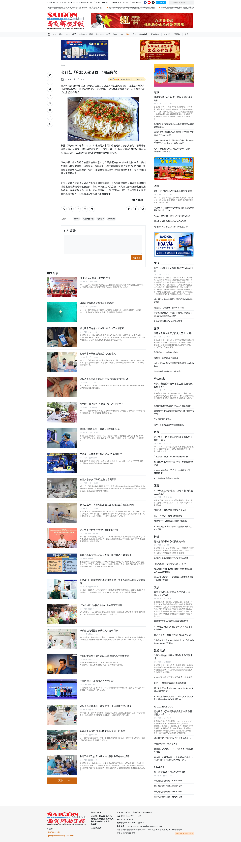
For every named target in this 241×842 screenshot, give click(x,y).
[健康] (50, 124)
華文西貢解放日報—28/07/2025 (168, 791)
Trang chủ (49, 34)
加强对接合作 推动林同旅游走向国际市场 (173, 657)
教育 (108, 34)
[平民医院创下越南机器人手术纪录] (62, 689)
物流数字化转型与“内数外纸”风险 (169, 307)
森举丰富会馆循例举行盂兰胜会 (168, 425)
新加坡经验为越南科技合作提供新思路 (171, 558)
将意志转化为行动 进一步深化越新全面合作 (173, 98)
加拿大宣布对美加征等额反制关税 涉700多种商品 (174, 364)
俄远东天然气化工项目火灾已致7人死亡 (173, 333)
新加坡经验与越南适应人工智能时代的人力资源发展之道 (174, 125)
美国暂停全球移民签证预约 (166, 352)
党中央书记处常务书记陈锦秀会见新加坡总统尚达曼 (70, 7)
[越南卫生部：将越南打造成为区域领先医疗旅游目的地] (62, 513)
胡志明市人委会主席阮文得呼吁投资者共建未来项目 (174, 300)
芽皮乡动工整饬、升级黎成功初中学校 (171, 456)
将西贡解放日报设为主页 (184, 833)
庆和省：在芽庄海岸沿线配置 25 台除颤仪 (101, 454)
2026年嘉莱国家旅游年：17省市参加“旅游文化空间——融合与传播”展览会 (173, 697)
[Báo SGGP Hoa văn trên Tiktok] (153, 2)
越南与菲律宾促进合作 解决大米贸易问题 (173, 269)
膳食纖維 (111, 219)
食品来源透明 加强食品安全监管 (168, 321)
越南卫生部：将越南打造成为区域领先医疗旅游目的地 (107, 504)
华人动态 (100, 34)
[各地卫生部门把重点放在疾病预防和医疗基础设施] (62, 765)
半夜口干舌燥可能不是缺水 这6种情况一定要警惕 (104, 655)
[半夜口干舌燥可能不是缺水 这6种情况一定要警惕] (62, 664)
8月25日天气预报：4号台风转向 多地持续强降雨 (173, 750)
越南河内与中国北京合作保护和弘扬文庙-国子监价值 (173, 593)
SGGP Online (73, 2)
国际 (91, 34)
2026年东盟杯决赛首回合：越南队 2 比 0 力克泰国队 (173, 527)
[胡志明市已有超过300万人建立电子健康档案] (62, 337)
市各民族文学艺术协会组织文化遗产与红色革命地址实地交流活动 (174, 641)
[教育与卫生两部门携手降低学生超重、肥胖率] (62, 740)
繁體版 (177, 34)
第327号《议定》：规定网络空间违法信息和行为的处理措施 (173, 578)
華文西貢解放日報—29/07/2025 (168, 786)
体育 (115, 34)
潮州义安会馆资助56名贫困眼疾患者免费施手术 (173, 385)
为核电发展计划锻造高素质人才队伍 (170, 563)
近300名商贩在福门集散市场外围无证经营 (101, 605)
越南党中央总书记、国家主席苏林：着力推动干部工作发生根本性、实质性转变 (174, 141)
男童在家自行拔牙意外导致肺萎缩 (97, 303)
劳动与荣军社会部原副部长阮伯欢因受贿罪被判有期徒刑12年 (174, 209)
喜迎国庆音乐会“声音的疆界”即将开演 (171, 621)
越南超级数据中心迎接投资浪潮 (169, 541)
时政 (55, 34)
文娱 (135, 34)
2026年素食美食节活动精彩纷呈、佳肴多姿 (173, 677)
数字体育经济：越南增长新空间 (168, 515)
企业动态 (83, 34)
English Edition (86, 2)
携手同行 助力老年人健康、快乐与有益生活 (101, 404)
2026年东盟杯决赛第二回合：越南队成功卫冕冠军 (173, 492)
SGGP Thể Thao (102, 2)
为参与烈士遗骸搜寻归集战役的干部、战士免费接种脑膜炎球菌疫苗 (112, 581)
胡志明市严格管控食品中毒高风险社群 (99, 529)
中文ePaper (136, 2)
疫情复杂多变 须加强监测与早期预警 (98, 479)
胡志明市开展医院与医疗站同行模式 (98, 353)
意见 (187, 34)
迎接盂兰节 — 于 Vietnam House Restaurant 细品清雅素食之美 (173, 689)
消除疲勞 (100, 219)
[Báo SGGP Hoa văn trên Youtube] (149, 2)
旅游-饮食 (154, 34)
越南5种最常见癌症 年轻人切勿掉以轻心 (100, 429)
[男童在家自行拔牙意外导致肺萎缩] (62, 312)
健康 (128, 34)
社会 (61, 34)
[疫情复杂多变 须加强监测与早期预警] (62, 488)
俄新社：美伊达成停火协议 (166, 358)
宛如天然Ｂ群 (88, 219)
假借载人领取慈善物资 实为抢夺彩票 (170, 221)
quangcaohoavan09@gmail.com (61, 835)
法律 (68, 34)
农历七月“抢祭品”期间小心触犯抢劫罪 (173, 191)
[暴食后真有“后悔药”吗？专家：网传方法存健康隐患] (62, 564)
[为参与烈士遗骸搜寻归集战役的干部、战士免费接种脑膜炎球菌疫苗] (62, 589)
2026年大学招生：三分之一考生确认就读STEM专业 (172, 471)
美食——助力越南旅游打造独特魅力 (170, 683)
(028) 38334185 (54, 832)
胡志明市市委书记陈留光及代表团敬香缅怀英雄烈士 (173, 713)
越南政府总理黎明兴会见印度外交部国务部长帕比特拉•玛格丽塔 (174, 133)
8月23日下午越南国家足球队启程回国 (170, 521)
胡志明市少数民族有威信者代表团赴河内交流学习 (174, 412)
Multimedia (163, 706)
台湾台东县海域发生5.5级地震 (167, 371)
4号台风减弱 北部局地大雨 (166, 743)
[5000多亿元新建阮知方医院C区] (62, 287)
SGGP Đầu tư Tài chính (120, 2)
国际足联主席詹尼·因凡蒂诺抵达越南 (170, 510)
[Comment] (50, 117)
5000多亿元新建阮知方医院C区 (95, 278)
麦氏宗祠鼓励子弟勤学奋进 (166, 478)
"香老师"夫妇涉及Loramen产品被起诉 (171, 227)
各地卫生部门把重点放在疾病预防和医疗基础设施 (104, 756)
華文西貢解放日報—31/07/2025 (170, 772)
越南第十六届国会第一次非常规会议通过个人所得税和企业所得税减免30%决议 (174, 758)
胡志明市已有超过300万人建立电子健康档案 (102, 328)
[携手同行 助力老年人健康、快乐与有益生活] (62, 412)
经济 (74, 34)
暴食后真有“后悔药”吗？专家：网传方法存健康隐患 (106, 555)
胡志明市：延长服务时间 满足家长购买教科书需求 (173, 438)
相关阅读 (52, 273)
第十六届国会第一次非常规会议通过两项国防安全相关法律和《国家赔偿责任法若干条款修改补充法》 (144, 7)
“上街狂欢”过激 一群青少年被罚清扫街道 (172, 216)
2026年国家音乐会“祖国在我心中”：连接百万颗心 (173, 628)
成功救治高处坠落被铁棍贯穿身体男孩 (99, 630)
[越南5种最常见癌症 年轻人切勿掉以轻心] (62, 438)
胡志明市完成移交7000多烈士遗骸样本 (171, 738)
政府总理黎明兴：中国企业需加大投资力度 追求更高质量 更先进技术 (173, 314)
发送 (138, 258)
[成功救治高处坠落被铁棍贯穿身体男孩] (62, 639)
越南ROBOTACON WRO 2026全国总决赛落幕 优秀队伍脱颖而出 (173, 570)
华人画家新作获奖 (162, 419)
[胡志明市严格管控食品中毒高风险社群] (62, 538)
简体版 (167, 34)
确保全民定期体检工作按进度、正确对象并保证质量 (106, 706)
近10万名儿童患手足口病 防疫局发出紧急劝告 (103, 378)
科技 (121, 34)
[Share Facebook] (50, 82)
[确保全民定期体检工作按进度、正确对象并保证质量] (62, 715)
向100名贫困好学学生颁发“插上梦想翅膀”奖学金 (173, 463)
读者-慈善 (143, 34)
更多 (60, 780)
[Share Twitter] (50, 89)
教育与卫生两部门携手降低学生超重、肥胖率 (102, 731)
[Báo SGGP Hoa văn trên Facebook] (145, 2)
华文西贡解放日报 (66, 20)
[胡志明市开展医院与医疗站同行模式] (62, 362)
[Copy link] (50, 110)
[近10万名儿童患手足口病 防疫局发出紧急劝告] (62, 387)
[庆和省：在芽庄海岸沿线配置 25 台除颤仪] (62, 463)
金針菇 (77, 219)
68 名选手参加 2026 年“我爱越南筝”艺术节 (173, 635)
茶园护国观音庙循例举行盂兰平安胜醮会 (172, 405)
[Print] (50, 103)
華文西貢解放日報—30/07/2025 (168, 780)
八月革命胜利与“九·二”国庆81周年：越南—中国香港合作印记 (173, 150)
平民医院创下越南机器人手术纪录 (97, 681)
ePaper (159, 767)
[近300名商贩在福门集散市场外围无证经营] (62, 614)
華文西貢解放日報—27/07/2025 (168, 797)
